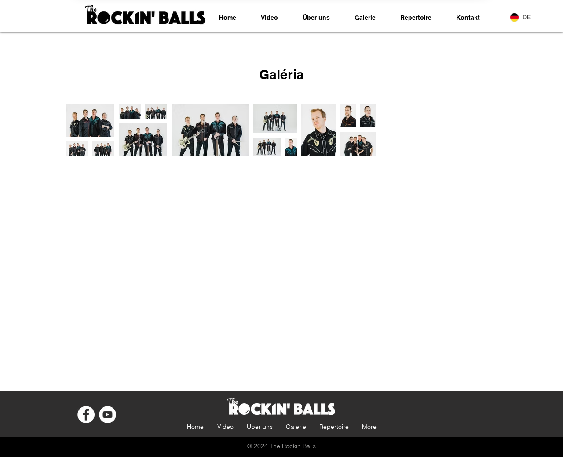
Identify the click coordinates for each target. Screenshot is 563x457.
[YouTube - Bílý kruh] (107, 414)
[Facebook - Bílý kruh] (86, 414)
